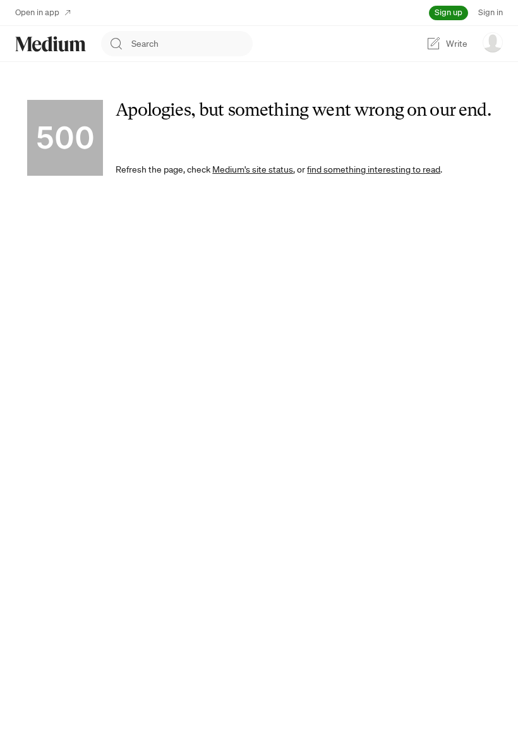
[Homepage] (50, 44)
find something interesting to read (373, 169)
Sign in (490, 12)
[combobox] (192, 43)
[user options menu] (493, 42)
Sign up (448, 12)
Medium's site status (252, 169)
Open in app (37, 12)
